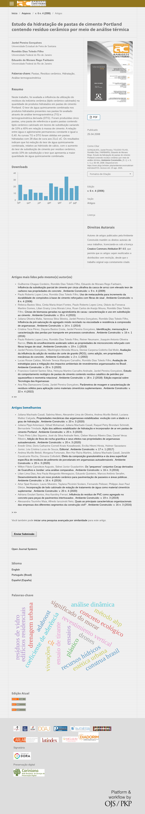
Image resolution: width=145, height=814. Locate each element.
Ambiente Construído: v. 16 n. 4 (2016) (39, 480)
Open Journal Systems (24, 549)
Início (14, 13)
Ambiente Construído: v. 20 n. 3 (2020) (39, 367)
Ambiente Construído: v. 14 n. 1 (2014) (59, 325)
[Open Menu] (11, 3)
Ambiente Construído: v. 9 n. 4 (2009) (84, 290)
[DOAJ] (44, 730)
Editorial (64, 449)
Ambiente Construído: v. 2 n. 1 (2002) (67, 356)
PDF (95, 117)
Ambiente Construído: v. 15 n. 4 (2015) (54, 315)
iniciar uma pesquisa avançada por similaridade (60, 520)
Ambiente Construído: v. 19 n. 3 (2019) (97, 497)
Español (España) (22, 580)
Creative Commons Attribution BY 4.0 (106, 248)
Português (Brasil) (22, 574)
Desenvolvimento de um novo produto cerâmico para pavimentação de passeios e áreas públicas (73, 477)
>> (15, 396)
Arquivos (26, 13)
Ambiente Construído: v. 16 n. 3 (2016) (97, 470)
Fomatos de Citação (100, 174)
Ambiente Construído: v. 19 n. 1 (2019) (65, 346)
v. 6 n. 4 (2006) (43, 13)
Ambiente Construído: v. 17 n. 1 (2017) (92, 449)
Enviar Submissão (24, 534)
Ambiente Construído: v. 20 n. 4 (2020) (55, 490)
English (16, 569)
